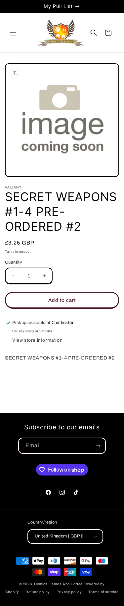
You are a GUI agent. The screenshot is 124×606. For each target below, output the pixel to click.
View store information (37, 340)
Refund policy (37, 592)
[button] (13, 32)
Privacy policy (69, 592)
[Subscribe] (98, 446)
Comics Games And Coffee (58, 584)
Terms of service (103, 592)
